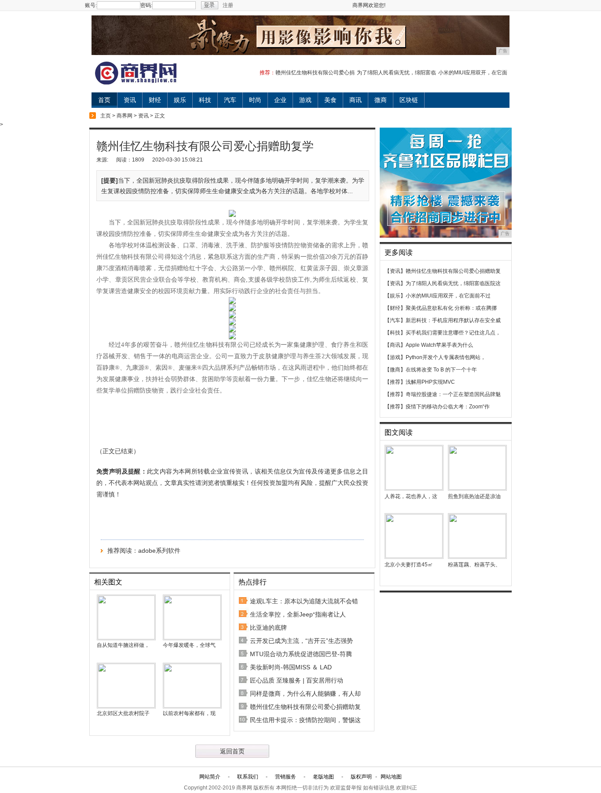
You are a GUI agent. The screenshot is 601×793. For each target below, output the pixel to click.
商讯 (355, 99)
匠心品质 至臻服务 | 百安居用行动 (296, 680)
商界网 (124, 116)
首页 (104, 99)
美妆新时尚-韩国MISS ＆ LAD (291, 667)
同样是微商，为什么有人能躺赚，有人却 (305, 693)
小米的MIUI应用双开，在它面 (472, 73)
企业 (280, 99)
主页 (105, 116)
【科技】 (395, 333)
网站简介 (209, 777)
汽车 (230, 99)
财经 (155, 99)
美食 (330, 99)
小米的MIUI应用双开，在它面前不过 (448, 296)
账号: (91, 5)
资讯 (130, 99)
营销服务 (285, 777)
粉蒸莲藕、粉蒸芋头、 (474, 565)
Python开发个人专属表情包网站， (446, 357)
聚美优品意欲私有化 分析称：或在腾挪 (451, 308)
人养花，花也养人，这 (411, 496)
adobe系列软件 (159, 550)
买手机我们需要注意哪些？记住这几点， (453, 333)
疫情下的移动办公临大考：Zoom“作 (448, 407)
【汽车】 (395, 320)
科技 (205, 99)
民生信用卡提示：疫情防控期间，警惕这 (305, 719)
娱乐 (180, 99)
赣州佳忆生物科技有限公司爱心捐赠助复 (305, 706)
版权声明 (361, 777)
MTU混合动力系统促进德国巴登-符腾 (301, 653)
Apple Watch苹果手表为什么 (439, 345)
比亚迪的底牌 (268, 627)
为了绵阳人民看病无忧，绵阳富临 (396, 73)
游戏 (305, 99)
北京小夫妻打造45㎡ (409, 565)
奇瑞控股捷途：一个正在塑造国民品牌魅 (453, 394)
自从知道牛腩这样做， (123, 645)
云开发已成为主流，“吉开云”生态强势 (301, 640)
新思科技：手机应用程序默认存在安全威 (453, 320)
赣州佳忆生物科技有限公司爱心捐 (315, 73)
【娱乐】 (395, 296)
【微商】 (395, 370)
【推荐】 (395, 382)
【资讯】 (395, 271)
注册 (228, 5)
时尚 (255, 99)
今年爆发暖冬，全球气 (189, 645)
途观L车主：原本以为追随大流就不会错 (304, 601)
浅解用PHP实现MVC (430, 382)
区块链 (408, 99)
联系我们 (247, 777)
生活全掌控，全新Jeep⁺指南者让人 (298, 614)
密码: (146, 5)
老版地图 (323, 777)
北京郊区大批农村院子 (123, 713)
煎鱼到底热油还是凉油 (474, 496)
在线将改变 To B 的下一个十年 (441, 370)
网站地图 (391, 777)
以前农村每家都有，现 (189, 713)
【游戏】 (395, 357)
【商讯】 (395, 345)
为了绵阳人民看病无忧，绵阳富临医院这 (453, 283)
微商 (380, 99)
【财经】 (395, 308)
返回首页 (232, 751)
